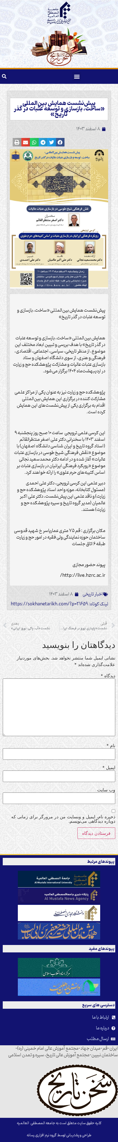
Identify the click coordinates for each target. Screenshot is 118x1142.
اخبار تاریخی (93, 594)
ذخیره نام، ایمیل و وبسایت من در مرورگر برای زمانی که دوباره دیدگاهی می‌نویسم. (63, 818)
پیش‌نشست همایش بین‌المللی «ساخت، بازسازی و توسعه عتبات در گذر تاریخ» (59, 109)
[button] (76, 76)
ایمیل (108, 767)
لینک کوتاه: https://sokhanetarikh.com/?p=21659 (59, 604)
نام (110, 745)
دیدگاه (108, 675)
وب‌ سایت (106, 790)
